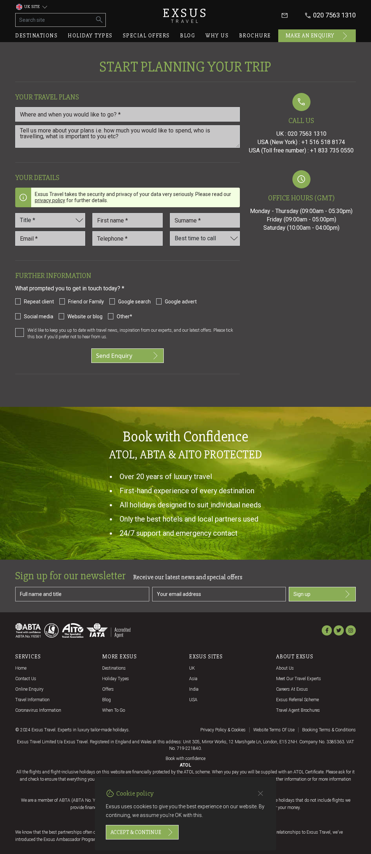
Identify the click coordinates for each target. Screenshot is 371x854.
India (194, 689)
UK (192, 668)
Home (20, 668)
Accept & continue (136, 832)
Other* (124, 316)
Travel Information (32, 699)
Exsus (185, 15)
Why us (217, 35)
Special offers (146, 35)
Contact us (25, 678)
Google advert (181, 302)
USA (193, 699)
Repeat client (39, 302)
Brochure (255, 35)
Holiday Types (115, 678)
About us (285, 668)
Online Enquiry (29, 689)
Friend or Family (86, 302)
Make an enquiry (309, 35)
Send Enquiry (114, 356)
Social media (38, 316)
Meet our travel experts (298, 678)
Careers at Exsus (292, 689)
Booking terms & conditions (329, 729)
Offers (108, 689)
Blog (187, 35)
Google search (134, 302)
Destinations (36, 35)
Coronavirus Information (38, 710)
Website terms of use (274, 729)
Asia (193, 678)
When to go (113, 710)
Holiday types (90, 35)
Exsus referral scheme (297, 699)
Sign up (301, 594)
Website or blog (85, 316)
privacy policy (50, 200)
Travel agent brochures (298, 710)
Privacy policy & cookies (223, 729)
